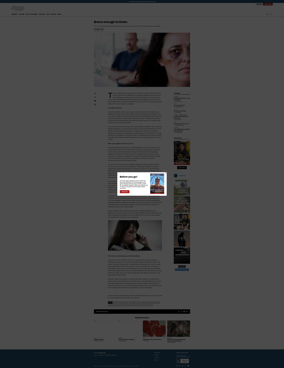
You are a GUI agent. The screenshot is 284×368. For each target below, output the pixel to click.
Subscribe (125, 192)
